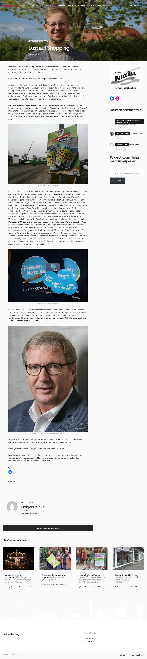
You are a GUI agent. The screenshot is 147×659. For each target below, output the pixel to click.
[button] (134, 5)
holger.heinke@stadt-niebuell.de (29, 513)
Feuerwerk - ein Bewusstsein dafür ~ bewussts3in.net (129, 121)
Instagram (88, 638)
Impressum (122, 655)
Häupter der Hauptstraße (38, 41)
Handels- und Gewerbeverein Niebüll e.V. (30, 105)
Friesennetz (57, 194)
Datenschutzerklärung (137, 655)
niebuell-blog (11, 5)
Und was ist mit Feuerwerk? (126, 125)
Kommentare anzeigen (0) (48, 528)
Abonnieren (118, 180)
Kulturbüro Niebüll (122, 133)
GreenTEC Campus (20, 222)
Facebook (88, 641)
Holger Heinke (33, 507)
